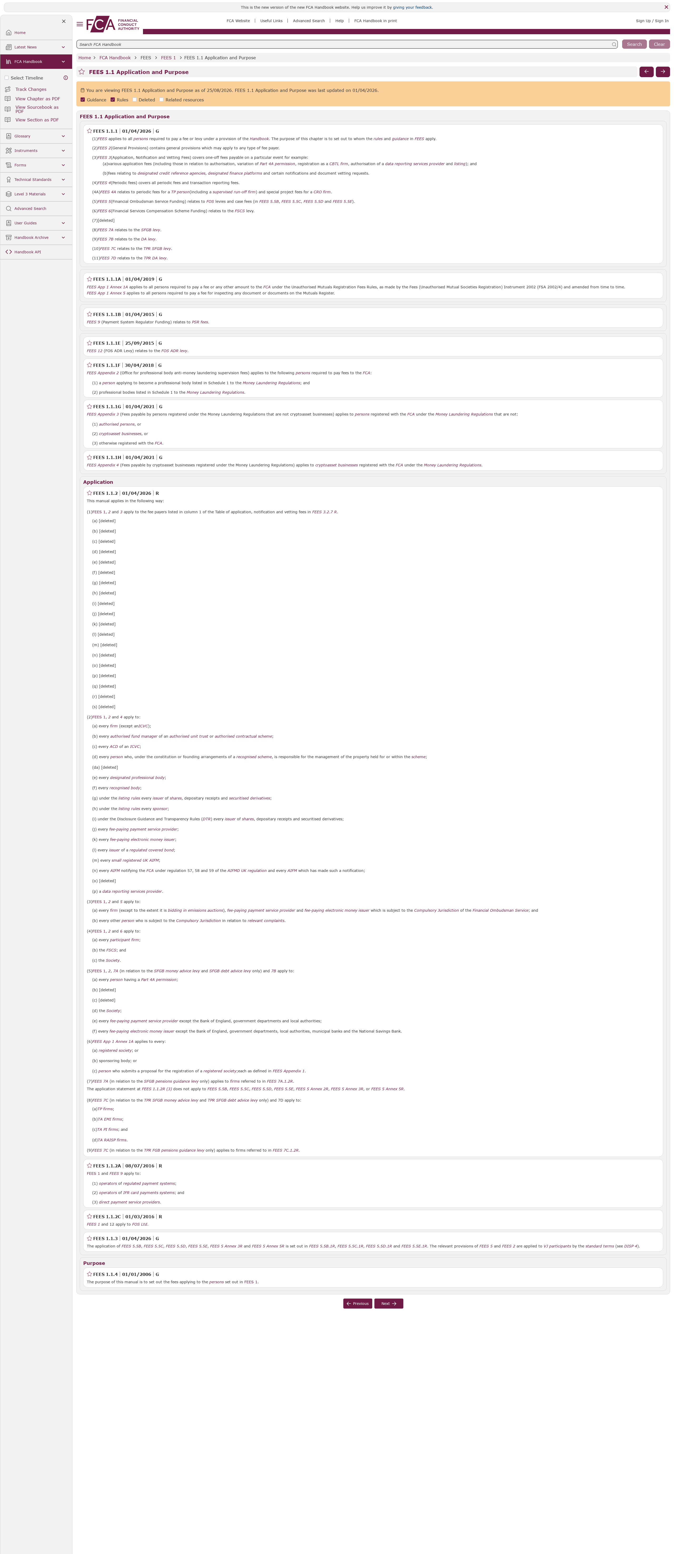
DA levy (148, 239)
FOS (210, 201)
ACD (114, 746)
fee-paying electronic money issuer (142, 839)
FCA (267, 287)
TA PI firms (107, 1129)
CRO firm (322, 192)
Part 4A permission (277, 164)
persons (140, 139)
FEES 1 (168, 57)
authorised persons (117, 424)
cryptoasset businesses (120, 434)
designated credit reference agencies (171, 173)
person (108, 383)
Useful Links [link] (271, 20)
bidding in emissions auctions (195, 910)
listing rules (129, 798)
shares (176, 798)
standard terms (600, 1246)
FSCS (240, 211)
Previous (361, 1303)
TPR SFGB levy (157, 248)
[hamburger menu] (79, 24)
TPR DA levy (155, 258)
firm (114, 726)
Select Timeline (27, 77)
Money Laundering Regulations (271, 383)
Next (385, 1303)
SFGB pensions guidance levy (171, 1081)
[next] (663, 72)
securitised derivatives (249, 798)
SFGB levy (150, 230)
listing (459, 164)
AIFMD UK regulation (247, 870)
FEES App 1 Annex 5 (106, 293)
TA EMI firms (110, 1119)
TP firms (105, 1109)
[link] (113, 24)
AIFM (115, 870)
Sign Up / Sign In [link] (652, 20)
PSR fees (200, 322)
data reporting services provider (415, 164)
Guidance (96, 99)
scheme (418, 757)
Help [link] (339, 20)
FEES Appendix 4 (103, 465)
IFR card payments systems (149, 1193)
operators (108, 1183)
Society (113, 960)
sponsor (160, 809)
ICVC (143, 726)
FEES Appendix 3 (103, 414)
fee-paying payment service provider (143, 829)
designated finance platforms (235, 173)
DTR (207, 819)
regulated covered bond (152, 850)
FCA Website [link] (238, 20)
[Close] (666, 7)
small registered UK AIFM (135, 860)
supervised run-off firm (234, 192)
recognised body (125, 788)
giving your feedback (412, 7)
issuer (158, 798)
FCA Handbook (115, 57)
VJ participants (557, 1246)
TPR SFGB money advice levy (171, 1100)
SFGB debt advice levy (230, 971)
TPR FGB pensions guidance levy (174, 1150)
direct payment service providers (129, 1202)
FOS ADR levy (174, 351)
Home (84, 57)
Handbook (259, 139)
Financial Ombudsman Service (500, 910)
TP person (180, 192)
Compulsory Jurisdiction (436, 910)
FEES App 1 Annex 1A (107, 287)
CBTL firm (338, 164)
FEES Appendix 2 (103, 373)
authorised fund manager (133, 736)
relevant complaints (266, 920)
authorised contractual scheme (243, 736)
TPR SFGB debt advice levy (233, 1100)
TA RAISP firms (112, 1140)
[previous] (647, 72)
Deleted (147, 99)
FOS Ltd (139, 1224)
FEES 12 (94, 350)
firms (235, 1081)
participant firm (124, 940)
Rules (122, 99)
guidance (400, 139)
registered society (115, 1050)
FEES (146, 57)
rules (378, 139)
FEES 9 (93, 322)
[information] (66, 78)
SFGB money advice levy (177, 971)
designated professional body (137, 778)
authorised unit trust (189, 736)
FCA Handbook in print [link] (375, 20)
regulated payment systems (149, 1183)
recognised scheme (254, 757)
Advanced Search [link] (309, 20)
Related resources (185, 99)
